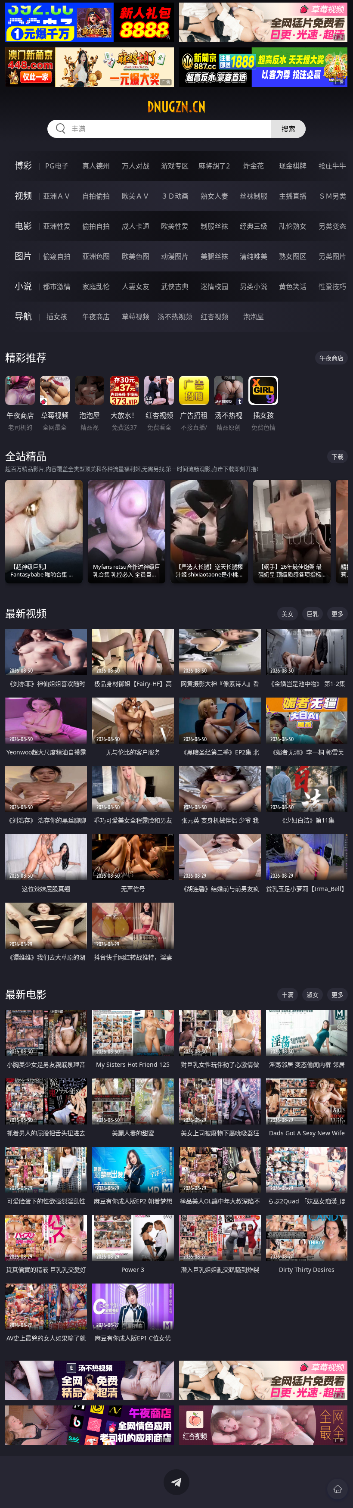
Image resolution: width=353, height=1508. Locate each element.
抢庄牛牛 (332, 166)
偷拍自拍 (96, 226)
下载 (337, 456)
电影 (23, 226)
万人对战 (135, 166)
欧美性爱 (175, 226)
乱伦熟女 (293, 226)
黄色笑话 (293, 286)
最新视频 (25, 613)
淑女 (313, 995)
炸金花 (253, 166)
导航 (23, 316)
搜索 (288, 129)
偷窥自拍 (57, 256)
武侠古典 (175, 286)
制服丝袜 (214, 226)
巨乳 (313, 614)
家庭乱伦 (96, 286)
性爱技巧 (332, 286)
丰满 (288, 995)
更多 (337, 614)
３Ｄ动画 (175, 196)
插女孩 (56, 316)
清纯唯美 (253, 256)
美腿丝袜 (214, 256)
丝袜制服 (253, 196)
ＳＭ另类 (332, 196)
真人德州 (96, 166)
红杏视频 (214, 316)
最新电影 (25, 994)
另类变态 (332, 226)
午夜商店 (96, 316)
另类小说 (253, 286)
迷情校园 (214, 286)
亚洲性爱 (57, 226)
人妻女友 (135, 286)
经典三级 (253, 226)
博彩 (23, 165)
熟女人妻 (214, 196)
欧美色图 (135, 256)
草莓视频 (135, 316)
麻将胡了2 (214, 166)
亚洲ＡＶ (57, 196)
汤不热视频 (175, 316)
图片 (23, 256)
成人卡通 (135, 226)
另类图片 (332, 256)
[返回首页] (337, 1489)
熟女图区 (293, 256)
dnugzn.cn (176, 106)
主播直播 (293, 196)
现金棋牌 (293, 166)
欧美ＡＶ (135, 196)
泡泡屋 (253, 316)
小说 (23, 286)
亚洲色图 (96, 256)
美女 (288, 614)
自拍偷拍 (96, 196)
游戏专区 (175, 166)
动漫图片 (175, 256)
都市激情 (57, 286)
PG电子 (56, 166)
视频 (23, 196)
